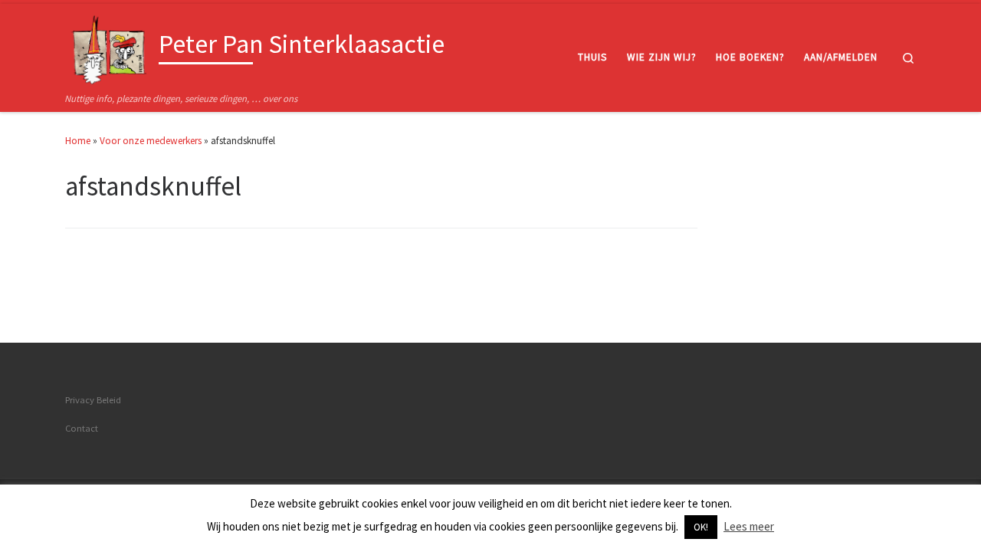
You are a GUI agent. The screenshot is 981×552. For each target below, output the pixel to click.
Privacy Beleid (93, 400)
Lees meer (748, 526)
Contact (81, 428)
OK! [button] (701, 527)
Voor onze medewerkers (151, 140)
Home (77, 140)
